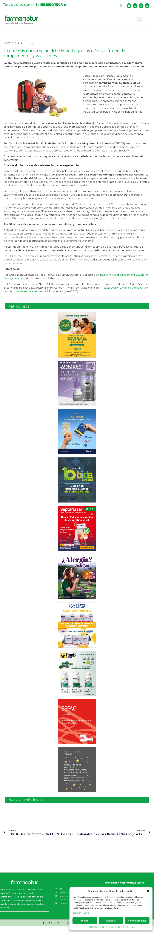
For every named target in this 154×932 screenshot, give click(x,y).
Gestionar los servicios (81, 913)
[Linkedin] (147, 5)
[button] (147, 891)
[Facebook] (129, 5)
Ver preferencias (137, 920)
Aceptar (84, 920)
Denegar (111, 920)
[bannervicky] (77, 769)
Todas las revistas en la (34, 4)
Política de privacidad (114, 927)
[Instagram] (141, 5)
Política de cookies (96, 927)
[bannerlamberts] (77, 335)
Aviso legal (129, 927)
